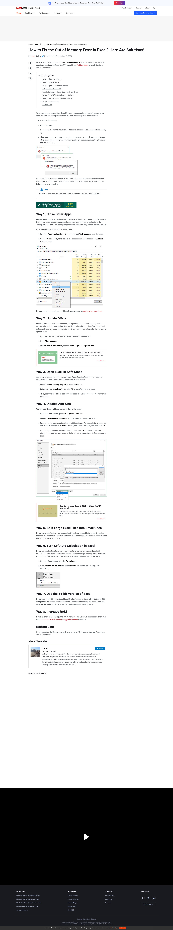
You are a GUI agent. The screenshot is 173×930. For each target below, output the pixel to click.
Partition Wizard (34, 8)
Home (30, 44)
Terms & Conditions (83, 919)
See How (119, 3)
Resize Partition (73, 895)
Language (148, 904)
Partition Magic (82, 65)
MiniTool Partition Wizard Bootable (27, 906)
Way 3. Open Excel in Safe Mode (55, 86)
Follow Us (100, 648)
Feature (56, 13)
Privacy (93, 919)
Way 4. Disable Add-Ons (51, 89)
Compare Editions (22, 910)
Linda (33, 56)
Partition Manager (73, 899)
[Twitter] (43, 56)
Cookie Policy (113, 928)
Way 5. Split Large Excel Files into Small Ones (60, 92)
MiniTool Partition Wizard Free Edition (28, 895)
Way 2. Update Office (50, 82)
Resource (69, 13)
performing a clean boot (92, 311)
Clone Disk (71, 910)
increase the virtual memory (51, 619)
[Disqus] (67, 700)
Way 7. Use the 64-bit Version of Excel (57, 98)
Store (18, 13)
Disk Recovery (72, 906)
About (147, 8)
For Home (29, 13)
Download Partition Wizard (145, 13)
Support (138, 8)
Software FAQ (109, 895)
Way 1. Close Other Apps (52, 79)
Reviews (108, 903)
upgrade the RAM (71, 619)
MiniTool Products (125, 8)
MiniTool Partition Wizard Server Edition (28, 903)
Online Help (108, 899)
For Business (44, 13)
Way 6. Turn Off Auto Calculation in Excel (58, 95)
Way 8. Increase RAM (50, 102)
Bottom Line (47, 105)
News (37, 44)
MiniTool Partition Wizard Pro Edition (27, 899)
